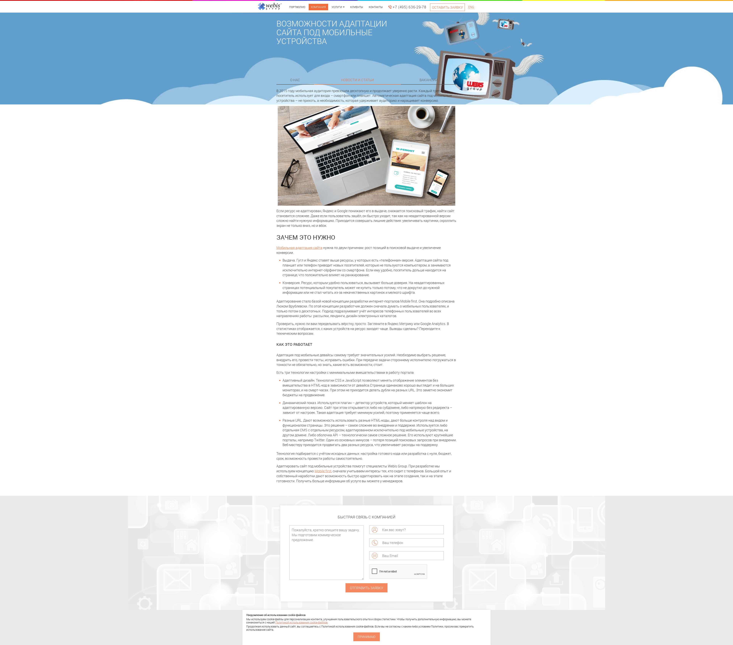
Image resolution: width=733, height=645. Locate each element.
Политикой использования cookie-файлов (301, 622)
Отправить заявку (366, 588)
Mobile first (323, 471)
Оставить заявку (447, 7)
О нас (295, 80)
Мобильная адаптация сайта (299, 247)
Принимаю (366, 637)
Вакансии (429, 80)
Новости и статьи (357, 80)
